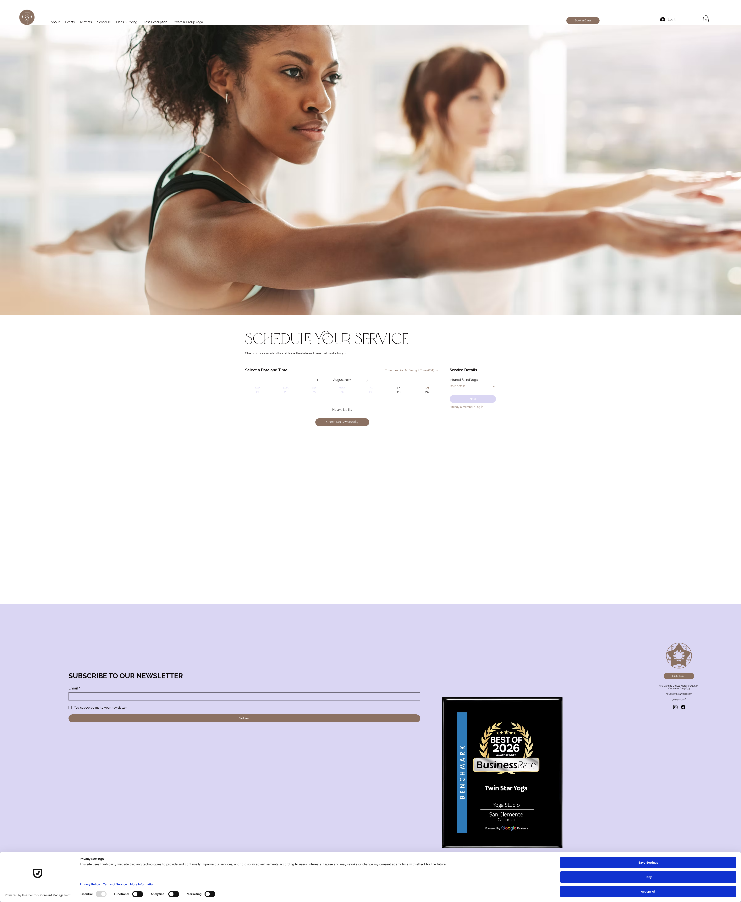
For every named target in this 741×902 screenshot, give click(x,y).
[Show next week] (367, 380)
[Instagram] (675, 707)
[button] (706, 18)
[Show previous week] (317, 380)
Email (74, 688)
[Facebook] (683, 707)
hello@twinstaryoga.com (679, 694)
